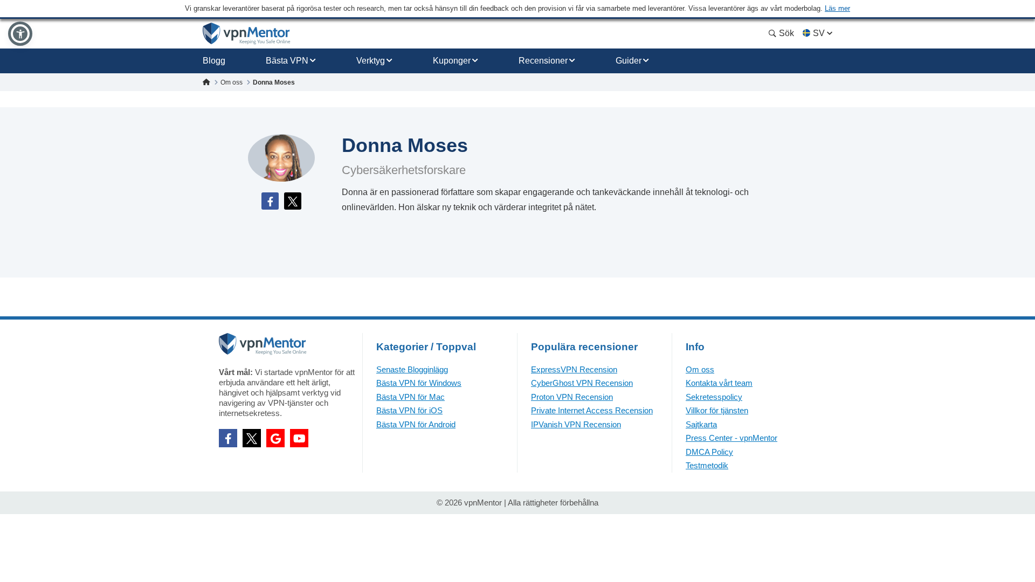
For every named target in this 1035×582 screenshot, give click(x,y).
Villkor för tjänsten (717, 410)
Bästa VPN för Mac (410, 396)
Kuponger (452, 60)
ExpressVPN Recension (574, 369)
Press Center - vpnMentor (731, 437)
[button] (20, 33)
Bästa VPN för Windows (418, 382)
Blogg (214, 60)
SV (819, 33)
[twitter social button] (252, 438)
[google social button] (275, 438)
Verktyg (370, 60)
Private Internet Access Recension (592, 410)
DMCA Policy (709, 451)
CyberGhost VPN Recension (582, 382)
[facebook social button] (228, 438)
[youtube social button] (299, 438)
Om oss (700, 369)
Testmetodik (707, 465)
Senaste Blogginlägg (412, 369)
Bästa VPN (287, 60)
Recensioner (543, 60)
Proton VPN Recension (572, 396)
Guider (628, 60)
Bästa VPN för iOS (409, 410)
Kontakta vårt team (719, 382)
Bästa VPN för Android (416, 424)
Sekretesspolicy (714, 396)
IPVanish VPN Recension (576, 424)
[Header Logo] (247, 34)
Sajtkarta (701, 424)
